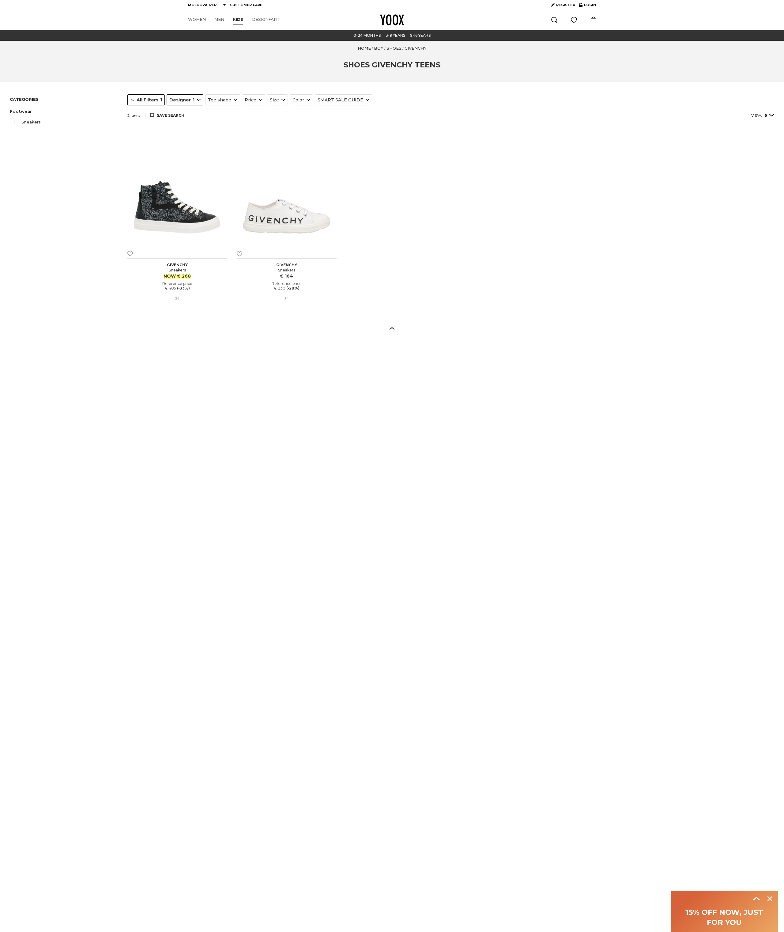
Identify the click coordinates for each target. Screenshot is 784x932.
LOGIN (587, 6)
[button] (65, 111)
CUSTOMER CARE (246, 5)
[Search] (554, 20)
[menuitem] (197, 20)
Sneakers (31, 121)
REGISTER (565, 5)
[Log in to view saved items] (574, 20)
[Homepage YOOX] (392, 19)
